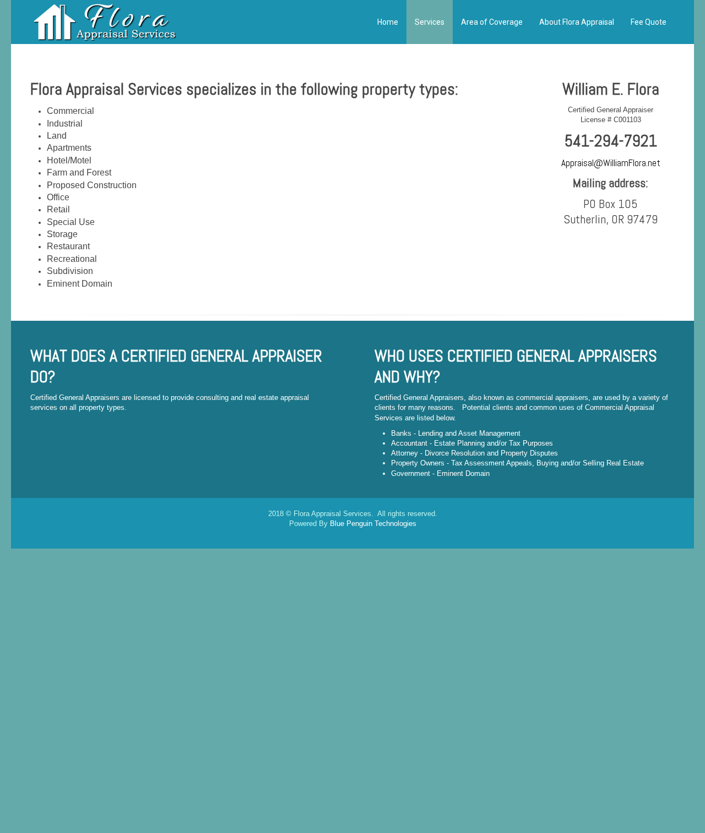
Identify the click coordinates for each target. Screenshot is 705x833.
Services (429, 22)
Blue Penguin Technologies (373, 523)
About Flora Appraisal (576, 22)
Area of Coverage (492, 22)
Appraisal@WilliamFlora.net (610, 163)
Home (387, 22)
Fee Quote (648, 22)
